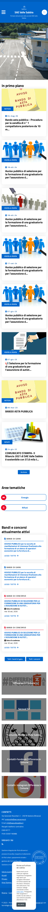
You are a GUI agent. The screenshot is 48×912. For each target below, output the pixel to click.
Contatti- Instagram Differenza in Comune (24, 786)
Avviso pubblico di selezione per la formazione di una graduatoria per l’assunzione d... (24, 174)
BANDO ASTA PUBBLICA (19, 411)
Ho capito (21, 904)
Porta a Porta (10, 160)
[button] (45, 51)
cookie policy (20, 892)
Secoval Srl (24, 709)
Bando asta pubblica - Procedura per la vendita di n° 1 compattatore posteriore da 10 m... (23, 124)
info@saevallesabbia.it (14, 823)
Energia (24, 497)
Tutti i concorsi (34, 659)
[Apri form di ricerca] (44, 12)
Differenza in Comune (24, 683)
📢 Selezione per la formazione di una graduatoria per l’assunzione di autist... (23, 366)
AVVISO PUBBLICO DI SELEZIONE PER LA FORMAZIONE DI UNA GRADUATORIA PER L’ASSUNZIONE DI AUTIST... (22, 603)
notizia (7, 108)
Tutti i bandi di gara (14, 659)
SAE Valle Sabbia (24, 12)
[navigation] (3, 12)
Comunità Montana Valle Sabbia (24, 735)
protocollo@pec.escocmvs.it (15, 819)
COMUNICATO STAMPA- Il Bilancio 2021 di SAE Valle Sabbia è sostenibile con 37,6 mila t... (24, 456)
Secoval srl (39, 902)
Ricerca (4, 892)
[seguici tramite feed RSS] (2, 844)
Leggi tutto (10, 555)
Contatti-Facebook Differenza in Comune (24, 760)
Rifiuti (7, 442)
